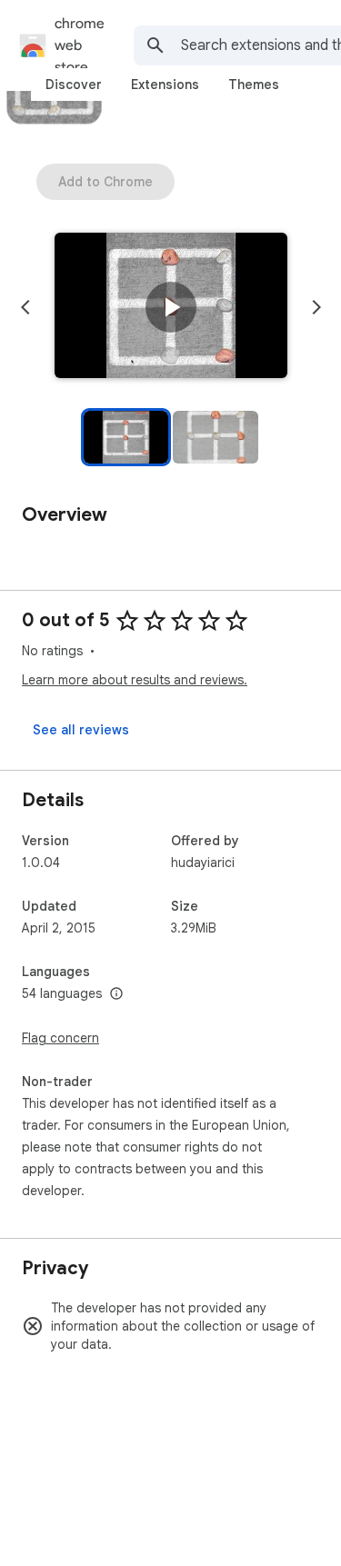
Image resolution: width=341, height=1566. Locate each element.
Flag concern (60, 1038)
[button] (171, 307)
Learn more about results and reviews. (134, 680)
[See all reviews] (81, 730)
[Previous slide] (25, 307)
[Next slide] (316, 307)
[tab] (73, 84)
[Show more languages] (116, 994)
